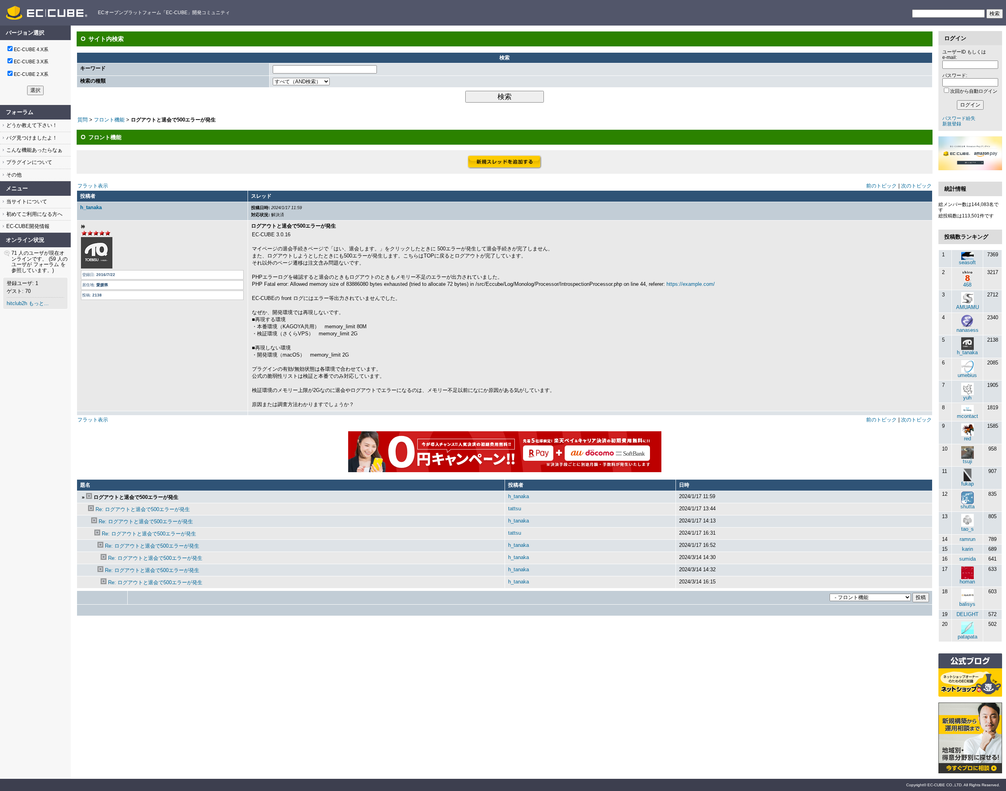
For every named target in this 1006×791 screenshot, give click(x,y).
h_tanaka (91, 207)
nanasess (967, 330)
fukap (967, 484)
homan (967, 582)
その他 (13, 175)
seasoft (967, 262)
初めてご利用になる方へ (33, 214)
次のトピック (916, 186)
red (967, 438)
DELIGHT (967, 614)
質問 (82, 120)
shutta (967, 507)
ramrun (967, 539)
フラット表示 (92, 186)
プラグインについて (28, 162)
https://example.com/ (690, 284)
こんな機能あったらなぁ (33, 150)
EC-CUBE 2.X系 (31, 74)
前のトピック (881, 186)
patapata (967, 637)
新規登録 (951, 124)
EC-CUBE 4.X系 (31, 49)
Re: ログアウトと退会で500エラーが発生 (142, 509)
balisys (967, 604)
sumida (967, 559)
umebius (967, 375)
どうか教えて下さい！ (31, 125)
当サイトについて (26, 201)
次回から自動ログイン (973, 91)
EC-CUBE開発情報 (27, 226)
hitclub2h (17, 303)
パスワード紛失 (958, 118)
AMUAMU (967, 307)
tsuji (967, 461)
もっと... (39, 303)
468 (967, 285)
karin (967, 549)
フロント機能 (109, 120)
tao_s (967, 529)
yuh (967, 398)
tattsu (514, 508)
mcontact (967, 416)
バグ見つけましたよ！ (31, 138)
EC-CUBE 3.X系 (31, 61)
